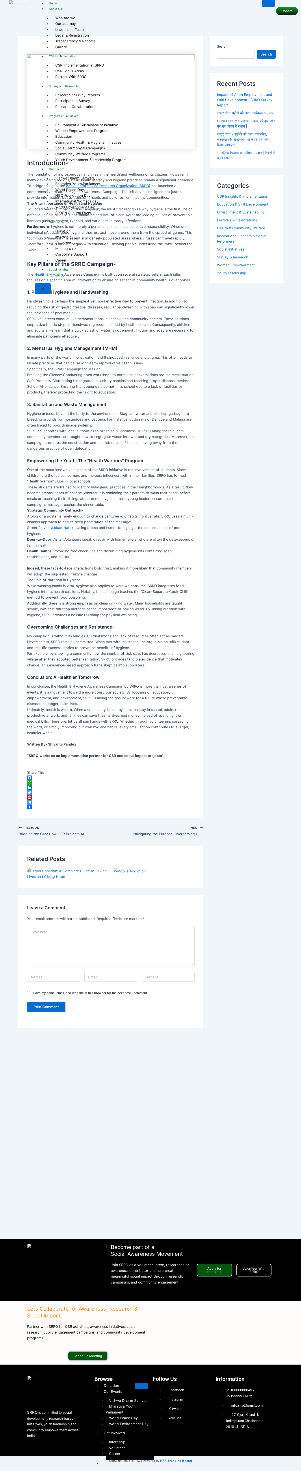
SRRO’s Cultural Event (73, 213)
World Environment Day (75, 207)
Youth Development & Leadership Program (90, 160)
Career (61, 260)
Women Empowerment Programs (82, 130)
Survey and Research (63, 86)
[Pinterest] (111, 797)
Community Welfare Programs (80, 154)
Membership (65, 248)
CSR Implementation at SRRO (79, 65)
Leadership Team (69, 29)
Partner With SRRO (71, 76)
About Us (55, 9)
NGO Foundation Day (73, 195)
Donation (63, 231)
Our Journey (65, 23)
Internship (63, 237)
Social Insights (59, 269)
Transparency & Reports (75, 41)
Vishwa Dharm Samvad (74, 178)
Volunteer (63, 243)
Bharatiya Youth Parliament (77, 184)
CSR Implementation (62, 56)
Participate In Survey (72, 100)
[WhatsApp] (111, 782)
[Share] (111, 807)
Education (63, 136)
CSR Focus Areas (69, 71)
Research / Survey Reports (77, 95)
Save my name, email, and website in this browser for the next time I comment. (90, 993)
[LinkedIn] (111, 787)
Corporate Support (71, 254)
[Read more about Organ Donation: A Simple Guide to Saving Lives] (67, 873)
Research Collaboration (74, 106)
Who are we (65, 18)
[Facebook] (111, 777)
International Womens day (76, 201)
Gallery (61, 47)
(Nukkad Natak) (61, 527)
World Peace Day (69, 189)
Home (53, 3)
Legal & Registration (72, 35)
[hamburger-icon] (268, 3)
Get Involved (57, 222)
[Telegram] (111, 802)
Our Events (56, 169)
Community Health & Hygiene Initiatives (88, 142)
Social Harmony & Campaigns (80, 148)
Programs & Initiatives (63, 116)
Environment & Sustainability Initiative (86, 125)
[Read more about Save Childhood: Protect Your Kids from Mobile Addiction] (130, 871)
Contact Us (56, 275)
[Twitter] (111, 792)
